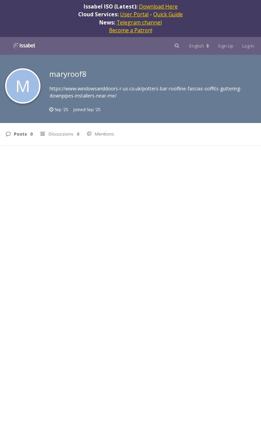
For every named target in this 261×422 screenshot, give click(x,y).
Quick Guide (168, 14)
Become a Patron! (130, 30)
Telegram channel (139, 22)
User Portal (134, 14)
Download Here (158, 6)
